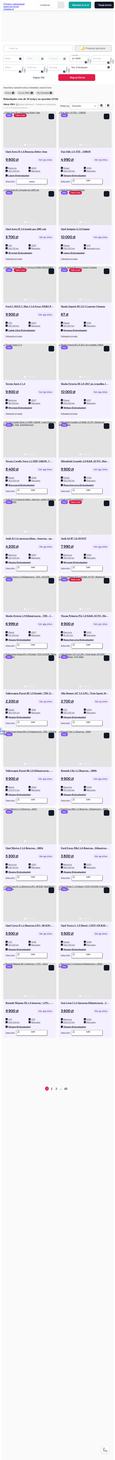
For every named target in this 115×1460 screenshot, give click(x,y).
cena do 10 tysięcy (45, 87)
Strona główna (8, 87)
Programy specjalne (95, 48)
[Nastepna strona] (109, 1088)
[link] (45, 160)
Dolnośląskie (34, 87)
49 (65, 1088)
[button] (13, 58)
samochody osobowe (21, 87)
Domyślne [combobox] (76, 106)
